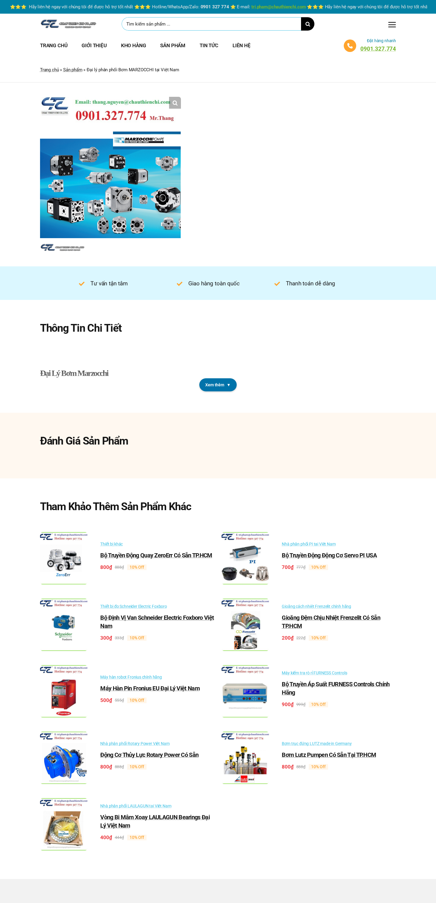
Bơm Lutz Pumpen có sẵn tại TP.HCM (329, 754)
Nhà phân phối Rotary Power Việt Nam (134, 743)
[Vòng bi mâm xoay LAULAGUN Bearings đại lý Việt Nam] (63, 802)
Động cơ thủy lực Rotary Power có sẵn (149, 754)
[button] (175, 103)
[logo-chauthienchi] (68, 20)
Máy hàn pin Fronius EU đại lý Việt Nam (149, 688)
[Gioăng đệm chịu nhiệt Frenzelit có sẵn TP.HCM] (245, 603)
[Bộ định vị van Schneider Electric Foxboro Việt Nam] (63, 603)
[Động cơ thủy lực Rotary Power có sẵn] (63, 736)
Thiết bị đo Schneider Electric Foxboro (133, 606)
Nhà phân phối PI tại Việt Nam (308, 544)
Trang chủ (49, 69)
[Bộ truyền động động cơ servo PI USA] (245, 536)
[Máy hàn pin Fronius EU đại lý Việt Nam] (63, 669)
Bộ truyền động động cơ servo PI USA (329, 555)
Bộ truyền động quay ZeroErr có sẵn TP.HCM (156, 555)
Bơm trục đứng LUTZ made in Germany (316, 743)
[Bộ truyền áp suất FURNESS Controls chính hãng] (245, 669)
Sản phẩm (72, 69)
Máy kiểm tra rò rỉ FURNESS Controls (314, 672)
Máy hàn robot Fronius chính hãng (131, 677)
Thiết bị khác (111, 544)
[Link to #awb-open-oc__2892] (392, 24)
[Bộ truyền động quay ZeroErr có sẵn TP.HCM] (63, 536)
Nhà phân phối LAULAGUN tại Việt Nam (135, 806)
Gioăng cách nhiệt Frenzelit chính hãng (316, 606)
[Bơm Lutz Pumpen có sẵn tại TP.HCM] (245, 736)
